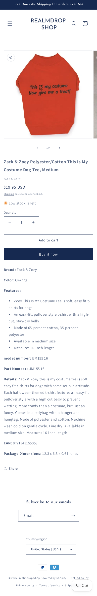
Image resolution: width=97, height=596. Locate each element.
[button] (9, 23)
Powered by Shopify (53, 577)
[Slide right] (59, 147)
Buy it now (48, 254)
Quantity (10, 212)
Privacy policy (25, 585)
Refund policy (80, 578)
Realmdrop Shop (29, 577)
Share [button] (13, 468)
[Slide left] (37, 147)
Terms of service (49, 585)
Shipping (9, 194)
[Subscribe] (73, 516)
